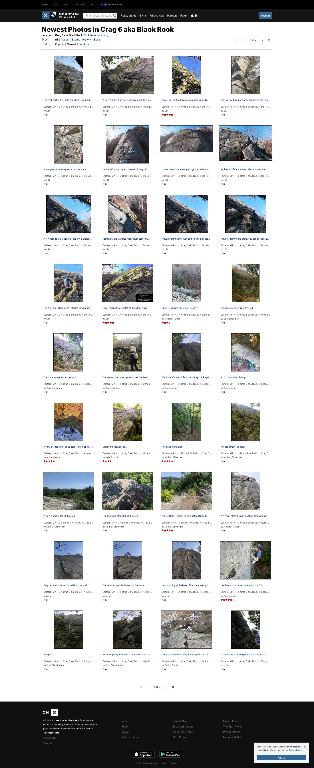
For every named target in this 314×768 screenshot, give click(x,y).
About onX (49, 737)
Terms (165, 763)
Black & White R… (190, 453)
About (125, 721)
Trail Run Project (233, 726)
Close (281, 757)
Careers (47, 743)
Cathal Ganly (171, 665)
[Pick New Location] (95, 35)
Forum (184, 15)
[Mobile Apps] (194, 15)
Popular (60, 44)
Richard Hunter (172, 318)
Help (125, 726)
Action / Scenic (70, 39)
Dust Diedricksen (55, 665)
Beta (97, 39)
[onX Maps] (50, 715)
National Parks (232, 737)
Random (83, 44)
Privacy (174, 763)
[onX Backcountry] (111, 5)
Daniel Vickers (112, 388)
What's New (156, 15)
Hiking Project (231, 721)
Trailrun (80, 4)
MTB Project (180, 737)
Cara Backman (231, 318)
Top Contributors (183, 726)
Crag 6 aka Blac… (72, 106)
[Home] (62, 15)
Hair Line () (150, 661)
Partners (172, 15)
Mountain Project (183, 731)
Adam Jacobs (171, 388)
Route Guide (128, 15)
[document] (281, 752)
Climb (45, 4)
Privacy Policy (295, 750)
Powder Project (232, 731)
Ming (48, 596)
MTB (56, 4)
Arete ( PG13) (210, 383)
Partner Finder (131, 737)
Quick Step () (269, 522)
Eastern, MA (49, 106)
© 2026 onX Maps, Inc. (147, 763)
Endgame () (92, 383)
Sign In (265, 15)
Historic (87, 39)
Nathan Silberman (173, 457)
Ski (92, 4)
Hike (66, 4)
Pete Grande (111, 457)
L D (48, 110)
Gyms (142, 15)
